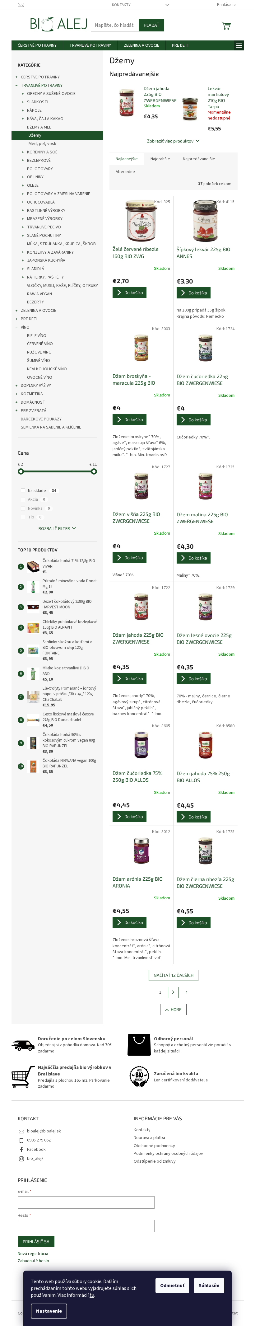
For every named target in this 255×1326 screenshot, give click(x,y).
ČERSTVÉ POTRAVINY (40, 77)
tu (92, 1295)
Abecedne (125, 172)
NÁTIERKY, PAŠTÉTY (45, 277)
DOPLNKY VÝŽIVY (36, 385)
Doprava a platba (149, 1138)
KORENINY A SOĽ (42, 152)
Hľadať (151, 25)
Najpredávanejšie (199, 159)
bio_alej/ (35, 1158)
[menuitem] (37, 45)
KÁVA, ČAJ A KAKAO (45, 119)
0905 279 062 (39, 1140)
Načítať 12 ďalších (173, 975)
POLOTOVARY (40, 169)
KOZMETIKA (32, 394)
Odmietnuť (172, 1285)
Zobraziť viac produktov (170, 140)
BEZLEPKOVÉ (39, 160)
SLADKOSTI (37, 102)
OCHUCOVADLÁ (41, 202)
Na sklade (42, 491)
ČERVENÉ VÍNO (40, 344)
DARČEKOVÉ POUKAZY (41, 419)
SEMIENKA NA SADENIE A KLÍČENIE (51, 427)
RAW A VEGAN (39, 294)
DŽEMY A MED (39, 127)
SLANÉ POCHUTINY (44, 235)
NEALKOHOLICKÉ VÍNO (47, 369)
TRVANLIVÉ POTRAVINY (42, 85)
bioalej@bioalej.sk (44, 1131)
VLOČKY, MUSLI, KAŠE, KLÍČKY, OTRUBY (62, 286)
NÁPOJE (34, 110)
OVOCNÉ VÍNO (39, 377)
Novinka (39, 508)
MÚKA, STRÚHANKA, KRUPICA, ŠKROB (61, 244)
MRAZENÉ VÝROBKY (45, 219)
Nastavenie (49, 1311)
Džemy (35, 135)
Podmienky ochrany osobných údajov (168, 1153)
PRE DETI (29, 319)
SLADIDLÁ (35, 269)
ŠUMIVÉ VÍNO (38, 361)
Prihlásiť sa (36, 1241)
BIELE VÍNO (36, 336)
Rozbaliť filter (54, 529)
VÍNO (25, 327)
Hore (176, 1009)
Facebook (36, 1149)
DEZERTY (35, 302)
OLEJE (33, 185)
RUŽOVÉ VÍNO (39, 352)
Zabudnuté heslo (33, 1261)
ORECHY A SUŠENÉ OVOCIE (51, 94)
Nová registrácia (33, 1254)
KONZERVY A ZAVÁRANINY (50, 252)
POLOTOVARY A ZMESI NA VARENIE (58, 194)
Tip (34, 517)
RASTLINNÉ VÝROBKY (46, 211)
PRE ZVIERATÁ (33, 411)
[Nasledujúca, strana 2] (173, 992)
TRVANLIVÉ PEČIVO (44, 227)
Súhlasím (209, 1285)
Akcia (36, 499)
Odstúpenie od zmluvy (155, 1161)
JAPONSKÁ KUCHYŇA (46, 260)
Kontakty (121, 5)
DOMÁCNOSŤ (33, 402)
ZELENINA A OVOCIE (38, 310)
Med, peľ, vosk (42, 144)
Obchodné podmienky (154, 1146)
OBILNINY (35, 177)
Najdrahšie (160, 159)
